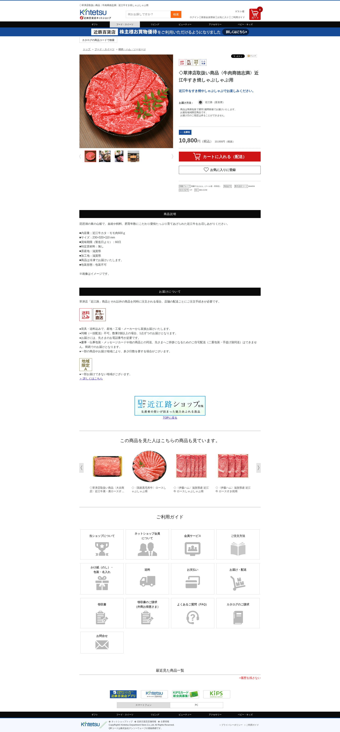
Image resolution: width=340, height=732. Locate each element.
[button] (81, 468)
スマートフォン (143, 705)
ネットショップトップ (122, 721)
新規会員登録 (208, 17)
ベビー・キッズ (245, 24)
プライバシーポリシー (232, 725)
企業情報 (165, 721)
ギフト (95, 24)
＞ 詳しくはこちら (91, 378)
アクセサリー (215, 24)
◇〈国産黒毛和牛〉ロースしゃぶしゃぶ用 (149, 489)
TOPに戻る (170, 417)
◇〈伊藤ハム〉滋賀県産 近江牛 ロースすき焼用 (233, 489)
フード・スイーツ (124, 24)
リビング (155, 24)
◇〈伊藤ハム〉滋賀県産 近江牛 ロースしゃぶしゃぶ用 (191, 489)
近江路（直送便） (215, 102)
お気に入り (223, 17)
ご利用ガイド (238, 17)
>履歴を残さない (250, 677)
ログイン (194, 17)
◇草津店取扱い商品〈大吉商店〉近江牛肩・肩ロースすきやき (107, 489)
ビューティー (185, 24)
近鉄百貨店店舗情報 (146, 721)
